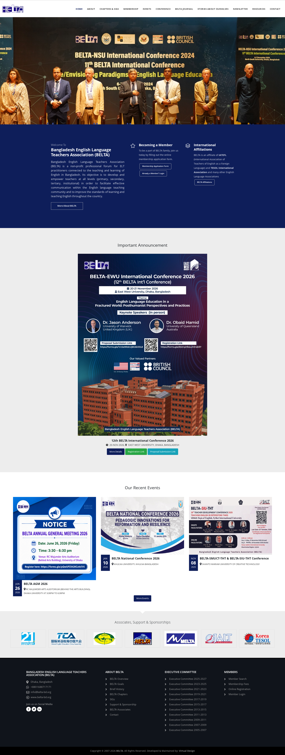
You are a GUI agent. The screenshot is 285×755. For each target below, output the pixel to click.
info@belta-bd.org (41, 692)
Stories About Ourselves (213, 8)
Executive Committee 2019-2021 (187, 694)
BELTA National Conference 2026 (135, 558)
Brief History (117, 689)
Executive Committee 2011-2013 (187, 714)
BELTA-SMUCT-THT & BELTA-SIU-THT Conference (234, 558)
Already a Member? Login (153, 173)
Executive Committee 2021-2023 (187, 689)
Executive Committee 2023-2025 (187, 684)
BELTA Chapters (118, 694)
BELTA (119, 750)
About (91, 8)
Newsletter (240, 8)
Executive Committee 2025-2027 (187, 678)
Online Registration (239, 689)
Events (147, 8)
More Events (142, 598)
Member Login (237, 694)
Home (79, 8)
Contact (275, 8)
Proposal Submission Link (162, 451)
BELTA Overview (119, 678)
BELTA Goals (117, 684)
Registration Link (136, 451)
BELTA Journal (184, 8)
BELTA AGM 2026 (36, 584)
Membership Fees (239, 684)
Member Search (238, 678)
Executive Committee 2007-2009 (187, 724)
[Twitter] (34, 709)
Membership (130, 8)
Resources (258, 8)
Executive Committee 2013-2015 (187, 709)
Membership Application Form (155, 166)
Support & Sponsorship (123, 704)
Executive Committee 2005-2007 (187, 730)
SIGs (112, 699)
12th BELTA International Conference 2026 (142, 441)
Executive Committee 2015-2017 (187, 704)
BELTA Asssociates (120, 709)
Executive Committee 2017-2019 (187, 699)
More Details (116, 451)
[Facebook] (28, 709)
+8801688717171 (41, 687)
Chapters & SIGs (109, 8)
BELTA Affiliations (204, 182)
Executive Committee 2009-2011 (187, 719)
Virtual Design (187, 750)
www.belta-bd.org (41, 697)
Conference (163, 8)
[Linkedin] (39, 709)
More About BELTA (66, 205)
